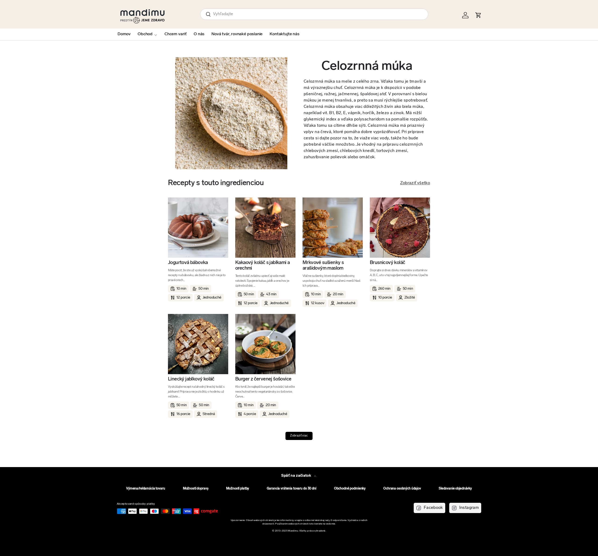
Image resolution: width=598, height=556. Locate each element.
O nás (199, 34)
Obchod (145, 34)
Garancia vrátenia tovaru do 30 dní (291, 488)
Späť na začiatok (296, 476)
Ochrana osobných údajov (402, 488)
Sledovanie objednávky (455, 488)
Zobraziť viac (299, 435)
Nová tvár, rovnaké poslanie (237, 34)
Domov (124, 34)
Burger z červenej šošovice (263, 379)
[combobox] (314, 14)
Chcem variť (175, 34)
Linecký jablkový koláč (191, 379)
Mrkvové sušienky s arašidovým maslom (323, 265)
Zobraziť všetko (415, 183)
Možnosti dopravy (196, 488)
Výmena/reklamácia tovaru (145, 488)
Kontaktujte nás (284, 34)
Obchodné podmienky (350, 488)
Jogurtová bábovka (188, 262)
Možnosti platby (237, 488)
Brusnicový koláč (387, 262)
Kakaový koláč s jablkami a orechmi (262, 265)
